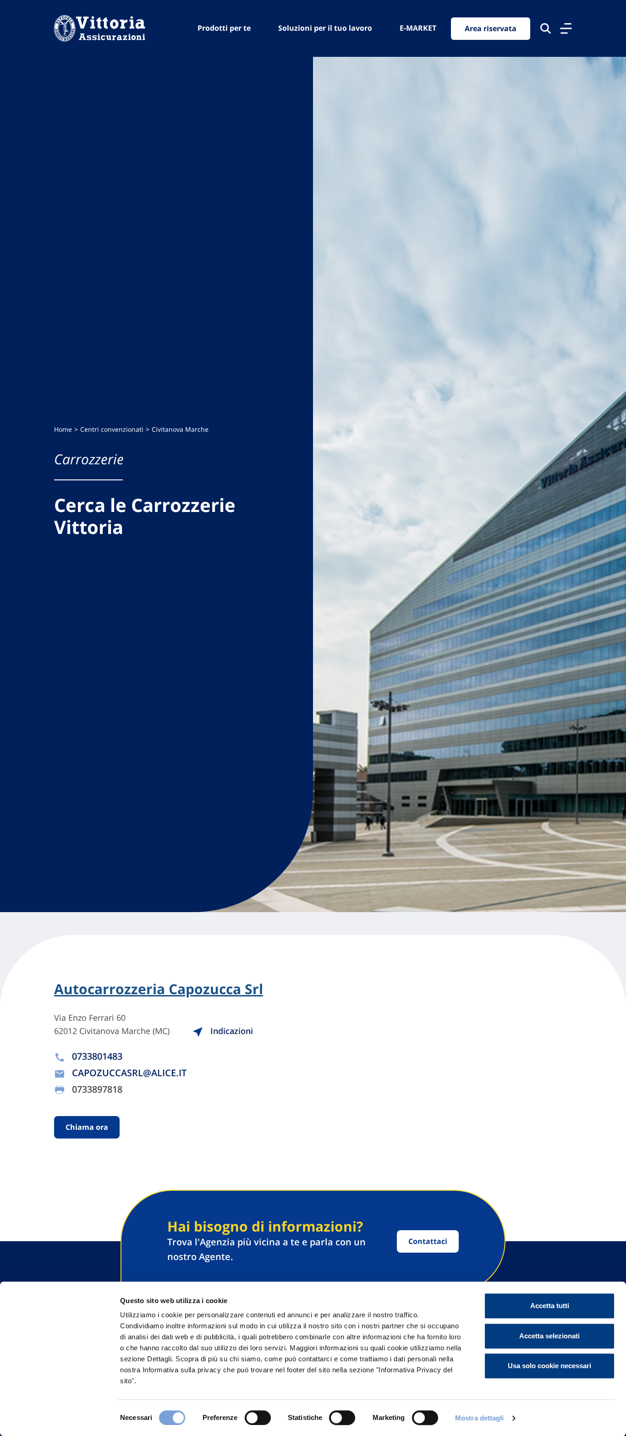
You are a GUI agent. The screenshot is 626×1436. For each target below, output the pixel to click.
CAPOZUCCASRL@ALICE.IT (129, 1073)
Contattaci (427, 1241)
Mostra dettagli (479, 1418)
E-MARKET (418, 28)
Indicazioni (230, 1030)
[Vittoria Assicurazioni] (99, 28)
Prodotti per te (224, 28)
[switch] (258, 1417)
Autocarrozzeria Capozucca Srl (158, 989)
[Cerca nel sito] (545, 28)
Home (63, 429)
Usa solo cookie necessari (549, 1366)
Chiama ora (87, 1127)
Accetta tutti (549, 1305)
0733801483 (97, 1056)
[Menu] (566, 28)
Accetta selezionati (549, 1336)
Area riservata (490, 28)
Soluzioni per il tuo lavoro (325, 28)
